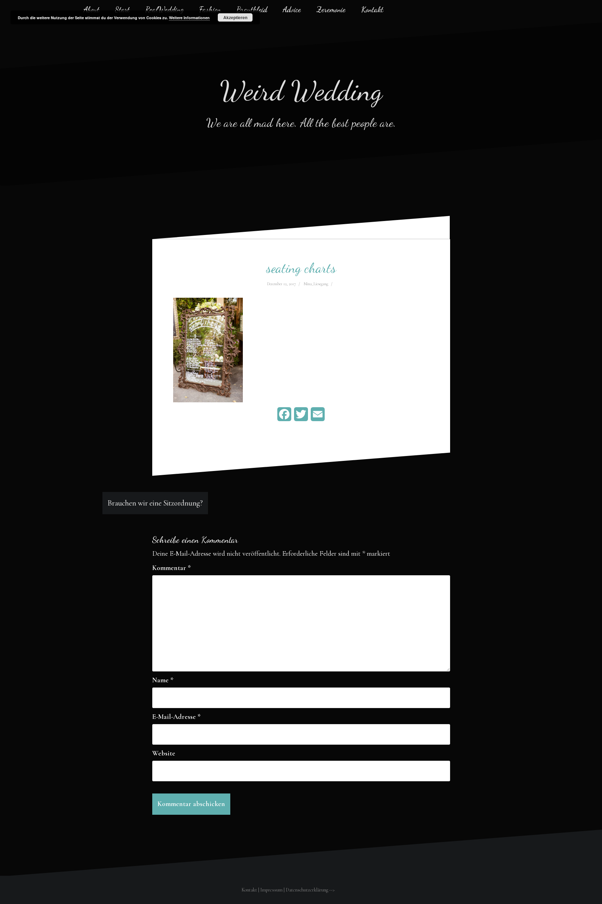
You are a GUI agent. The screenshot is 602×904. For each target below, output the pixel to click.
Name (162, 680)
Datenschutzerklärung (307, 890)
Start (122, 9)
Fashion (210, 9)
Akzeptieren (235, 17)
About (91, 9)
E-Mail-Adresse (176, 717)
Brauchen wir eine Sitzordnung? (155, 503)
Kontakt (372, 9)
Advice (292, 9)
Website (163, 753)
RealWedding (164, 9)
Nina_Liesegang (316, 283)
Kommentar (171, 568)
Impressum (271, 890)
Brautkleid (252, 9)
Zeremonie (331, 9)
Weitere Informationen (189, 17)
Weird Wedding (301, 90)
